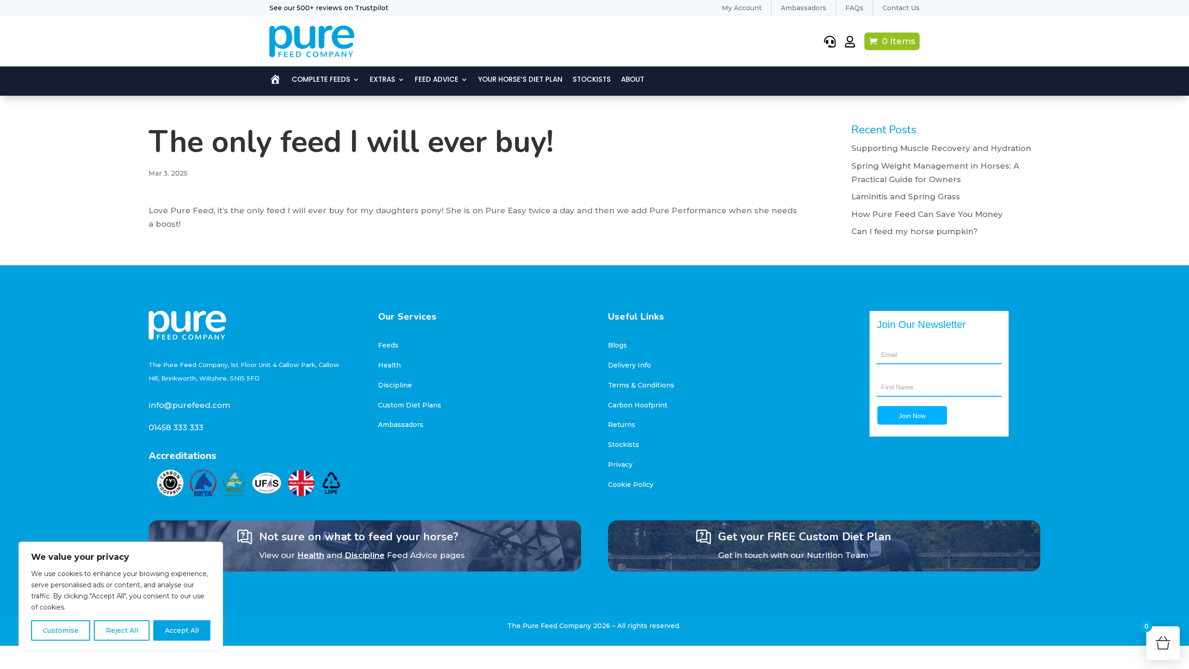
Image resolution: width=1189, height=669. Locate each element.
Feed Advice (436, 80)
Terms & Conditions (641, 385)
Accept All (182, 630)
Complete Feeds (321, 80)
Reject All (122, 630)
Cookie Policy (630, 484)
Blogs (617, 345)
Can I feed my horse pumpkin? (914, 231)
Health (389, 365)
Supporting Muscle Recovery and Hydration (941, 148)
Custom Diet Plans (409, 405)
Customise (60, 630)
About (632, 80)
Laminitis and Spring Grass (905, 196)
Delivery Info (629, 365)
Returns (621, 424)
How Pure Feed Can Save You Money (927, 214)
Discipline (395, 385)
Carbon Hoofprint (637, 405)
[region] (121, 596)
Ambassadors (401, 424)
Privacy (620, 464)
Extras (382, 80)
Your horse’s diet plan (520, 80)
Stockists (592, 80)
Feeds (388, 345)
